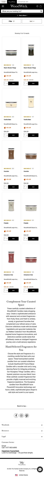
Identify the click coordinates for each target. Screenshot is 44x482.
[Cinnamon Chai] (11, 269)
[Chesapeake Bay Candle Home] (23, 1)
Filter (10, 21)
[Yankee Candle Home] (3, 1)
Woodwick (5, 425)
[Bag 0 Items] (40, 6)
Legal (4, 436)
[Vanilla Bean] (11, 114)
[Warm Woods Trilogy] (11, 62)
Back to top (21, 406)
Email (4, 446)
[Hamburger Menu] (3, 6)
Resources (5, 431)
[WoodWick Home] (12, 1)
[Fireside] (11, 217)
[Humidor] (11, 165)
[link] (22, 16)
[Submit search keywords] (37, 6)
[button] (40, 469)
